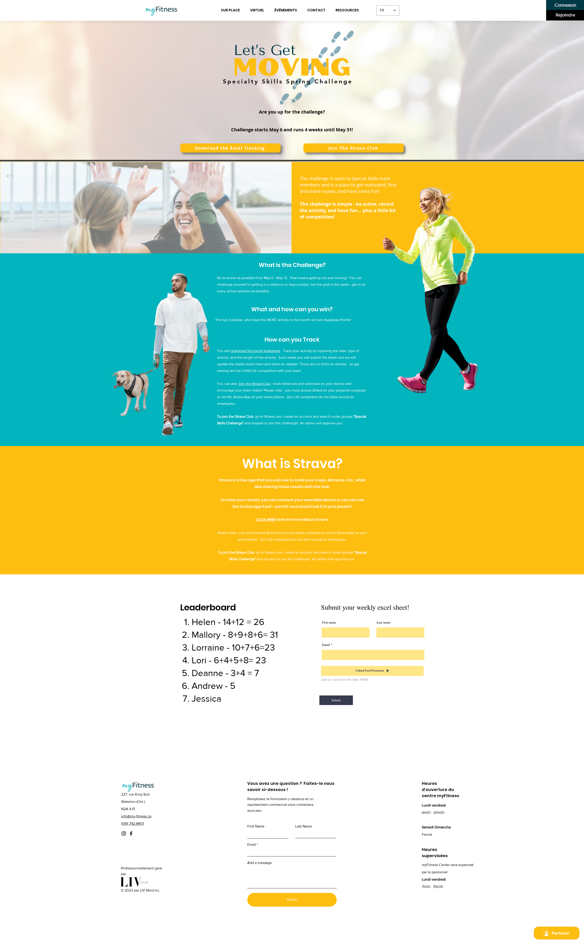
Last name (384, 622)
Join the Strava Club (254, 384)
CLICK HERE (265, 519)
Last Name (303, 826)
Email (326, 644)
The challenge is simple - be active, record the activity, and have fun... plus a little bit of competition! (348, 210)
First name (329, 622)
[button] (348, 10)
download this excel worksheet (255, 351)
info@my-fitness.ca (136, 816)
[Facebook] (131, 833)
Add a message (259, 863)
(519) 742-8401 (132, 823)
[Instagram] (124, 833)
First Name (255, 826)
